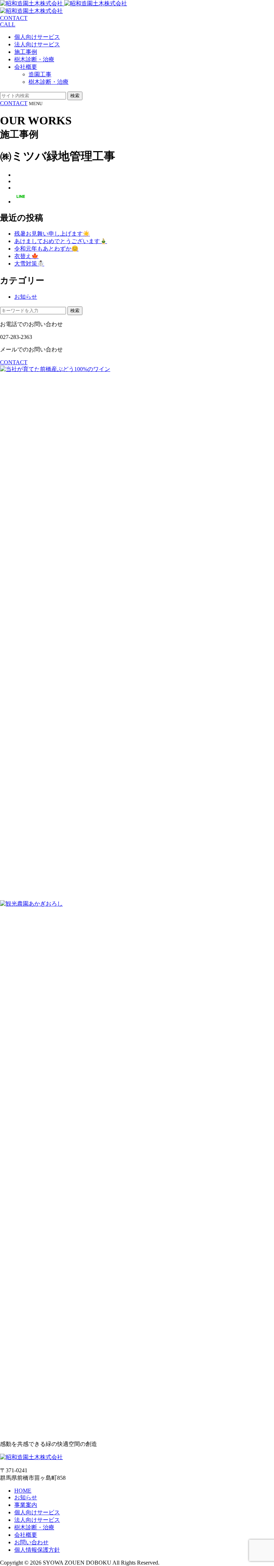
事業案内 (25, 1505)
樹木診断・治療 (34, 59)
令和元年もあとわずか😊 (46, 249)
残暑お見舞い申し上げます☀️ (52, 234)
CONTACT (13, 103)
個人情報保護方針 (37, 1550)
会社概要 (25, 67)
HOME (22, 1491)
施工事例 (25, 52)
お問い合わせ (31, 1542)
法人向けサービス (37, 44)
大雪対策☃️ (29, 264)
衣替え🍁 (26, 256)
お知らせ (25, 297)
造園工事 (40, 74)
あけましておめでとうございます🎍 (60, 241)
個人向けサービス (37, 37)
